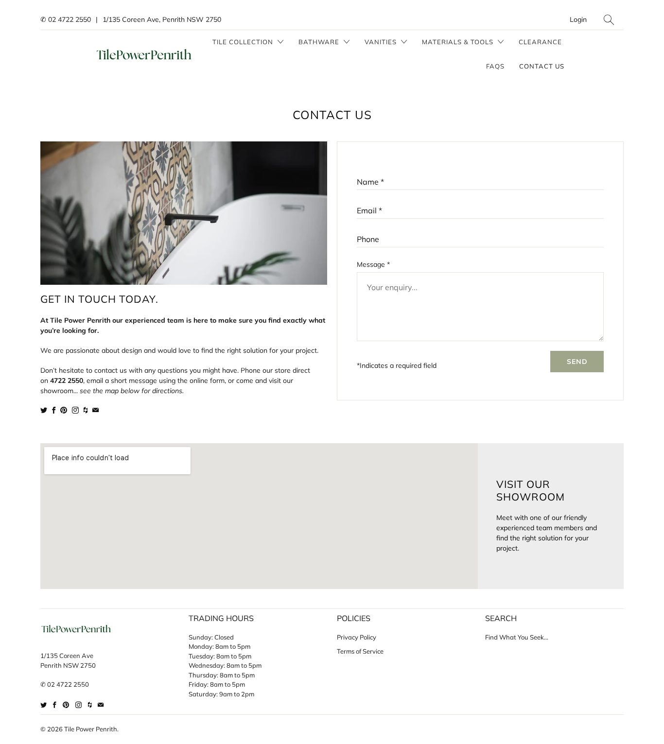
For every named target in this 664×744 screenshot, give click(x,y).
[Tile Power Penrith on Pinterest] (63, 410)
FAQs (495, 66)
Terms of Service (360, 651)
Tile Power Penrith (90, 729)
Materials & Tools (458, 42)
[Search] (609, 20)
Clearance (540, 42)
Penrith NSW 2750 (68, 665)
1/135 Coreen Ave (66, 655)
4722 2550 (66, 380)
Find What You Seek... (516, 637)
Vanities (382, 42)
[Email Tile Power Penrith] (95, 410)
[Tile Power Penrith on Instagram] (75, 410)
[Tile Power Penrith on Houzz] (85, 410)
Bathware (319, 42)
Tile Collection (243, 42)
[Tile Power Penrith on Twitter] (43, 410)
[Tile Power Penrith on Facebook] (53, 410)
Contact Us (541, 66)
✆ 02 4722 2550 (65, 19)
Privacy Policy (356, 637)
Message (373, 264)
